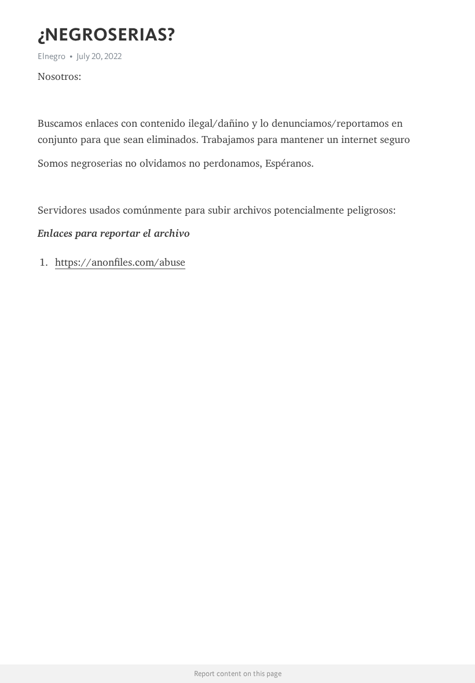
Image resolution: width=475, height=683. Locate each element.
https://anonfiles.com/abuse (120, 262)
